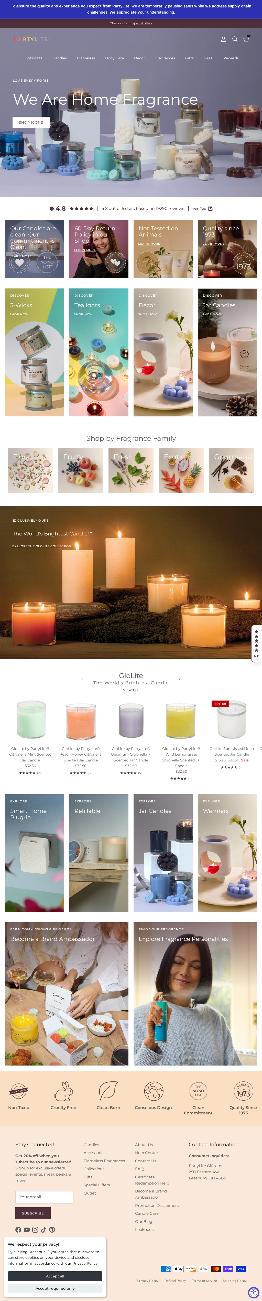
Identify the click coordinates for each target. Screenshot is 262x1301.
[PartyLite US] (32, 39)
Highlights (33, 58)
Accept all (55, 1276)
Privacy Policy (85, 1263)
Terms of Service (204, 1281)
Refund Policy (175, 1281)
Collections (94, 1168)
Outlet (90, 1193)
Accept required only (55, 1288)
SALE (208, 58)
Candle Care (147, 1213)
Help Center (146, 1152)
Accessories (94, 1152)
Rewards (231, 58)
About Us (144, 1144)
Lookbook (144, 1229)
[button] (256, 643)
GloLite (131, 675)
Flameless (86, 58)
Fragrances (165, 58)
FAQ (139, 1168)
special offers (142, 23)
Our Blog (143, 1221)
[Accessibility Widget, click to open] (253, 1292)
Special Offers (97, 1184)
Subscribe (33, 1213)
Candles (60, 58)
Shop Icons (31, 122)
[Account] (223, 39)
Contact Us (145, 1160)
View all (131, 690)
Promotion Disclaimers (157, 1205)
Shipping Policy (235, 1281)
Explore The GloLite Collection (41, 546)
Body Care (114, 58)
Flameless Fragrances (104, 1160)
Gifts (189, 58)
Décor (139, 58)
